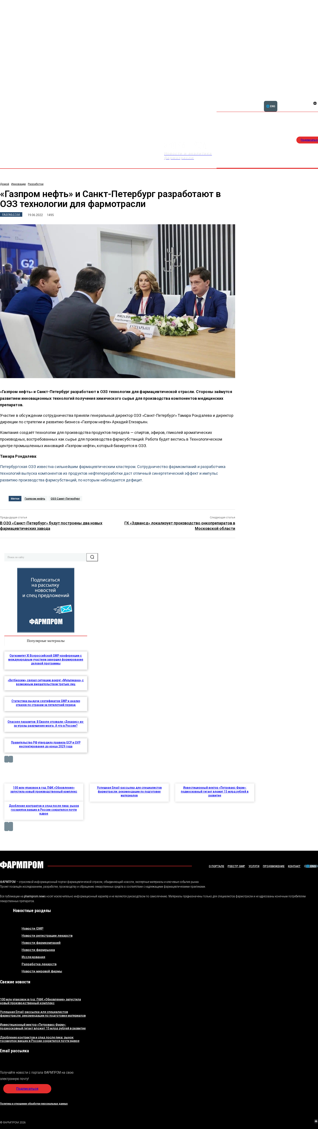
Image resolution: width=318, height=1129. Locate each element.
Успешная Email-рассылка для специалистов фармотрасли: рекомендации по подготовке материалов (129, 791)
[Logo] (21, 864)
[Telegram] (296, 1122)
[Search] (92, 557)
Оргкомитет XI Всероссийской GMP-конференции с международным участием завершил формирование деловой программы (45, 659)
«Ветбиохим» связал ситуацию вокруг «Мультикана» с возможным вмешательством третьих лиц (46, 682)
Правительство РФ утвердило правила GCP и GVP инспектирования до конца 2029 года (45, 744)
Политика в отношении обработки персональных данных (34, 1103)
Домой (4, 184)
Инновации (18, 184)
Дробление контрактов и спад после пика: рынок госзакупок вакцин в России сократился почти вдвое (44, 809)
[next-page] (11, 759)
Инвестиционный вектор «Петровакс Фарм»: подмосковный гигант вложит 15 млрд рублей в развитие (215, 791)
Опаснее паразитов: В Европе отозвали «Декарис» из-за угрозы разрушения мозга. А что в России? (46, 724)
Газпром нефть (35, 498)
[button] (294, 101)
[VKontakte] (309, 103)
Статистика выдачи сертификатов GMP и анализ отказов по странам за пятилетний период (45, 703)
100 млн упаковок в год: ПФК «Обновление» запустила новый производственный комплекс (43, 789)
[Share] (315, 98)
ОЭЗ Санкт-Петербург (65, 498)
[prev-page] (6, 759)
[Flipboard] (309, 98)
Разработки (35, 184)
